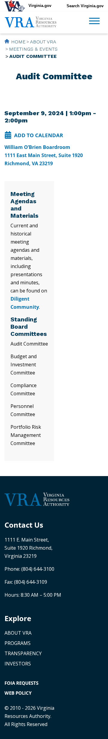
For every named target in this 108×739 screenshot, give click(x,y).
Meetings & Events (33, 49)
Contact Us (23, 525)
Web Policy (18, 693)
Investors (17, 663)
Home (18, 42)
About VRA (43, 42)
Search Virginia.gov (85, 6)
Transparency (23, 653)
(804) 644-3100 (37, 569)
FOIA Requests (21, 683)
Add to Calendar (38, 135)
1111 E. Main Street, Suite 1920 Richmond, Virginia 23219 (28, 547)
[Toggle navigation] (94, 21)
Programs (17, 643)
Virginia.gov (39, 5)
